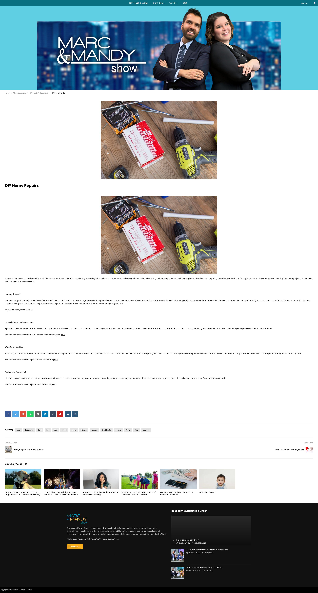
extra (55, 430)
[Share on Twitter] (15, 414)
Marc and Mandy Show (187, 540)
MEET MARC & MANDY (138, 3)
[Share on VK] (68, 414)
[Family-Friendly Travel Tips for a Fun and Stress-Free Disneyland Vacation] (62, 479)
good (64, 430)
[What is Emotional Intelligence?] (309, 449)
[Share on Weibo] (75, 414)
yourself (146, 430)
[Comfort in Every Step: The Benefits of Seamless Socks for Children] (139, 479)
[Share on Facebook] (8, 414)
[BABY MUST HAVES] (217, 479)
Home (7, 93)
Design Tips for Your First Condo (28, 449)
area (18, 430)
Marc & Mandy (184, 543)
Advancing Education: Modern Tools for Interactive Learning (101, 493)
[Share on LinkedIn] (45, 414)
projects (94, 430)
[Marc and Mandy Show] (159, 48)
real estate (106, 430)
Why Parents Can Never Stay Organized (204, 567)
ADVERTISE (74, 546)
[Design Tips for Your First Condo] (8, 449)
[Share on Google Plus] (23, 414)
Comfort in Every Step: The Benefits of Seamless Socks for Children (138, 493)
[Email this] (38, 414)
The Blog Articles (19, 93)
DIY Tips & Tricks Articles (39, 93)
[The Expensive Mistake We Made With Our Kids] (177, 555)
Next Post (309, 442)
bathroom (29, 430)
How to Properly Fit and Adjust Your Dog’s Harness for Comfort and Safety (22, 493)
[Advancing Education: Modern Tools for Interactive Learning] (101, 479)
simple (118, 430)
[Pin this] (60, 414)
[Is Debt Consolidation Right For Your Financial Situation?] (178, 479)
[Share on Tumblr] (53, 414)
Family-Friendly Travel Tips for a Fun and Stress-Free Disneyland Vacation (61, 493)
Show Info (158, 3)
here (63, 334)
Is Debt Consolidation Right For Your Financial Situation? (176, 493)
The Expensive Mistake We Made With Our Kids (207, 550)
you (136, 430)
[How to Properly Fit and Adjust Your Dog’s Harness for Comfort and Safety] (23, 479)
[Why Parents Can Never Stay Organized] (177, 573)
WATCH (172, 3)
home (74, 430)
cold (39, 430)
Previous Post (11, 442)
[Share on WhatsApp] (30, 414)
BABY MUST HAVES (207, 492)
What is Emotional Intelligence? (289, 449)
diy (47, 430)
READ (185, 3)
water (128, 430)
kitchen (84, 430)
